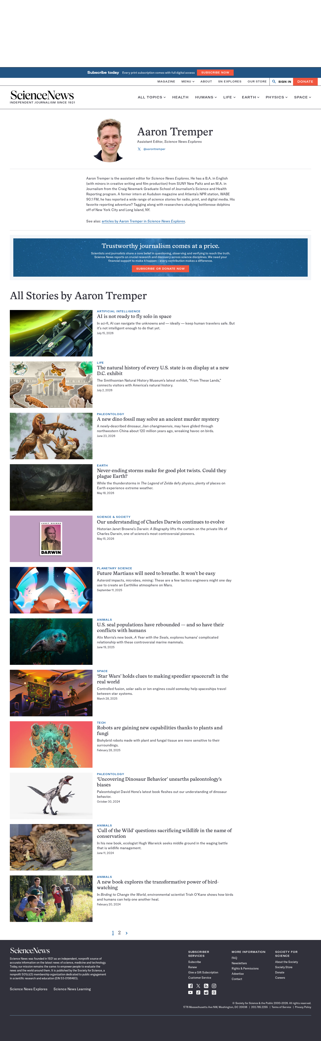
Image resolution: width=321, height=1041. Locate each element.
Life (227, 97)
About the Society (286, 962)
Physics (275, 97)
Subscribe (194, 962)
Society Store (283, 967)
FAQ (234, 958)
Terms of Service (281, 1007)
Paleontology (110, 414)
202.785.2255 (259, 1007)
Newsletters (239, 963)
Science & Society (114, 517)
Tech (101, 722)
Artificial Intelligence (119, 311)
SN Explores (230, 81)
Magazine (166, 81)
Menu (186, 81)
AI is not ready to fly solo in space (134, 316)
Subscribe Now (215, 72)
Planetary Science (114, 568)
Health (180, 97)
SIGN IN (284, 81)
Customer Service (199, 977)
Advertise (238, 973)
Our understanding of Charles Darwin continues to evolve (160, 522)
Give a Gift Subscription (203, 972)
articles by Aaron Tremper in (143, 221)
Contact (237, 979)
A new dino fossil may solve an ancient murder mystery (158, 419)
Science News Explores (28, 989)
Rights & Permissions (245, 968)
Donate (305, 82)
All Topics (150, 97)
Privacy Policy (303, 1007)
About (206, 81)
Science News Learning (72, 989)
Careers (280, 977)
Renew (192, 967)
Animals (104, 619)
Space (301, 97)
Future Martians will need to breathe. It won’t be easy (156, 573)
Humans (204, 97)
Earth (249, 97)
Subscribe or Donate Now (160, 268)
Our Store (257, 81)
